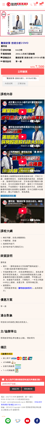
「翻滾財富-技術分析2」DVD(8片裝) (21, 78)
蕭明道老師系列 (25, 288)
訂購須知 (22, 83)
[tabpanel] (22, 233)
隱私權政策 (28, 389)
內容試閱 (9, 83)
